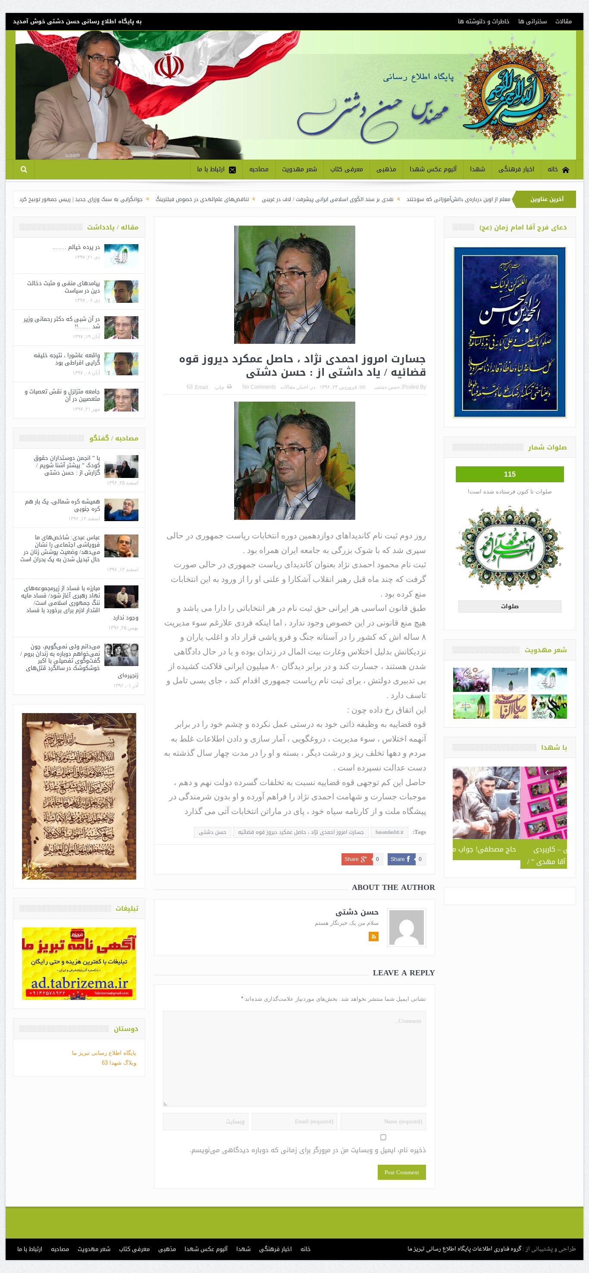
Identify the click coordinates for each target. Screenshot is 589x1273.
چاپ (219, 387)
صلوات (510, 606)
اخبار (303, 387)
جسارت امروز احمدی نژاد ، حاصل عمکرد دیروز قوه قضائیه (301, 832)
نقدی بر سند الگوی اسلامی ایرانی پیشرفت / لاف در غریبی (381, 199)
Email (201, 387)
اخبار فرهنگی (516, 169)
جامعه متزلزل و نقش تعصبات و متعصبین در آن (62, 395)
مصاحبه (259, 169)
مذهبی (386, 169)
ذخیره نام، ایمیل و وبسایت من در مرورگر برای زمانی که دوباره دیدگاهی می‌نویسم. (308, 1150)
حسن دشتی (387, 387)
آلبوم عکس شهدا (433, 169)
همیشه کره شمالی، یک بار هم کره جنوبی (62, 505)
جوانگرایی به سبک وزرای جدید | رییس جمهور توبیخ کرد (134, 199)
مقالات (563, 21)
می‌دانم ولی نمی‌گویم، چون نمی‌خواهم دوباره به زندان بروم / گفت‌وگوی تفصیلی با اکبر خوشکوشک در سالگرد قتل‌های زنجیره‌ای (79, 661)
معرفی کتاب (346, 169)
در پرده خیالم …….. (76, 247)
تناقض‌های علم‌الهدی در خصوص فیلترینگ (255, 199)
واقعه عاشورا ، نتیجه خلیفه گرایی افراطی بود (67, 359)
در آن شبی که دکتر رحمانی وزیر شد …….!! (62, 323)
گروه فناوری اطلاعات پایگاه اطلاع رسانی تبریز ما (464, 1249)
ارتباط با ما (211, 169)
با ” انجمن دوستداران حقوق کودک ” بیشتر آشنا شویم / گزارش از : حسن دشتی (67, 465)
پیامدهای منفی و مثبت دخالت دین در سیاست (63, 287)
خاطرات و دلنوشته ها (484, 21)
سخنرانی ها (532, 21)
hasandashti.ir (390, 832)
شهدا (477, 169)
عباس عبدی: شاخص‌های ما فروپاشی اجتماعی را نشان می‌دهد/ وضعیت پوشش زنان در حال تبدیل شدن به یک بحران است (60, 548)
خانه (553, 169)
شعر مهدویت (299, 169)
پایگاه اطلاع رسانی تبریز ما (104, 1053)
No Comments (259, 387)
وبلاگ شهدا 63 (119, 1062)
